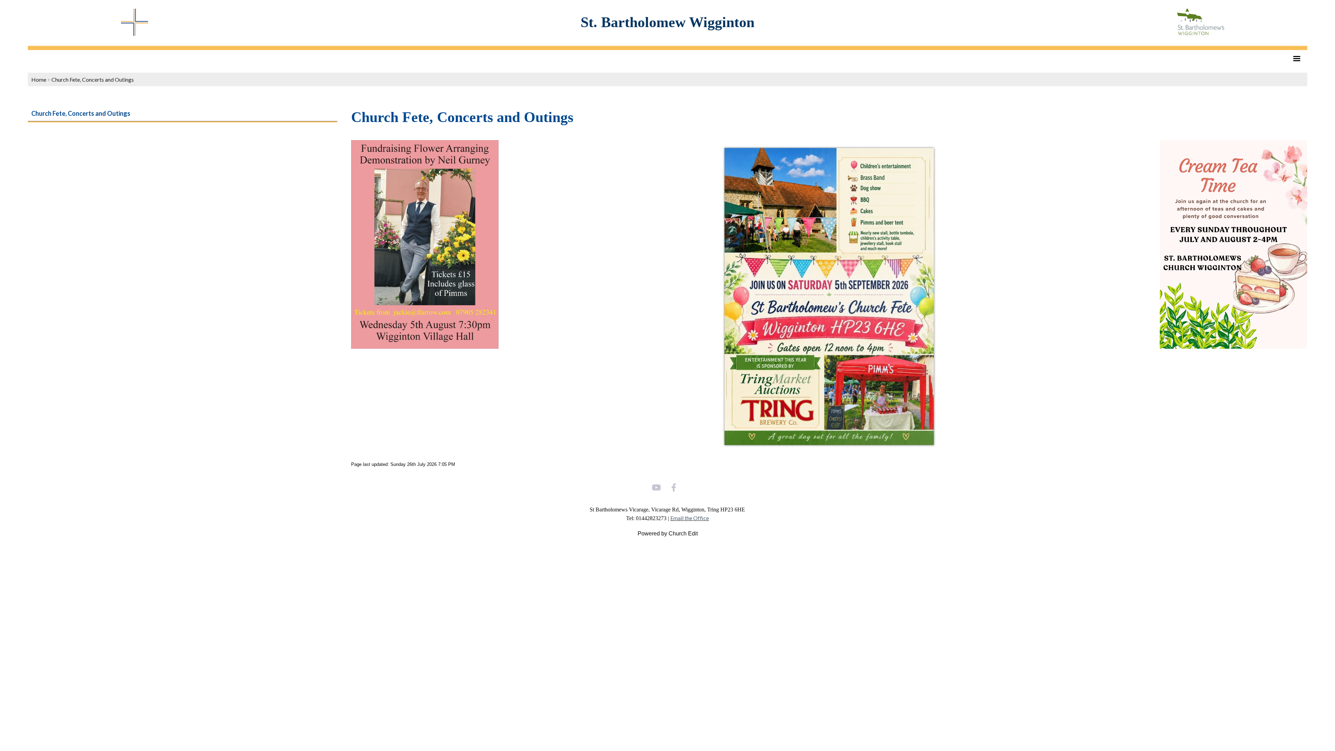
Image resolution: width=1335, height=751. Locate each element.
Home (38, 79)
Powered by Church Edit (668, 533)
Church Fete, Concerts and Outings (92, 79)
